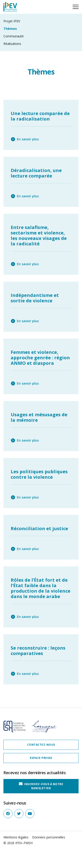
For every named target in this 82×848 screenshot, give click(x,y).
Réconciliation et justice (39, 528)
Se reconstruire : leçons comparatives (38, 650)
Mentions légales (15, 837)
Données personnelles (48, 837)
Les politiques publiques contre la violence (39, 474)
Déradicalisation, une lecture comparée (36, 173)
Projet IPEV (11, 21)
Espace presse (41, 758)
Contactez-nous (41, 745)
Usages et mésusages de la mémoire (39, 417)
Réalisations (12, 43)
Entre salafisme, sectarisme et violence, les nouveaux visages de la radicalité (39, 235)
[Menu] (75, 6)
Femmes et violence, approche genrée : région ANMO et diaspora (40, 357)
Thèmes (10, 28)
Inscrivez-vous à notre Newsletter (43, 786)
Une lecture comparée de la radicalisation (40, 116)
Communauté (13, 36)
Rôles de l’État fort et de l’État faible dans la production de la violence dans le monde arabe (40, 588)
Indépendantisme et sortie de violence (35, 298)
